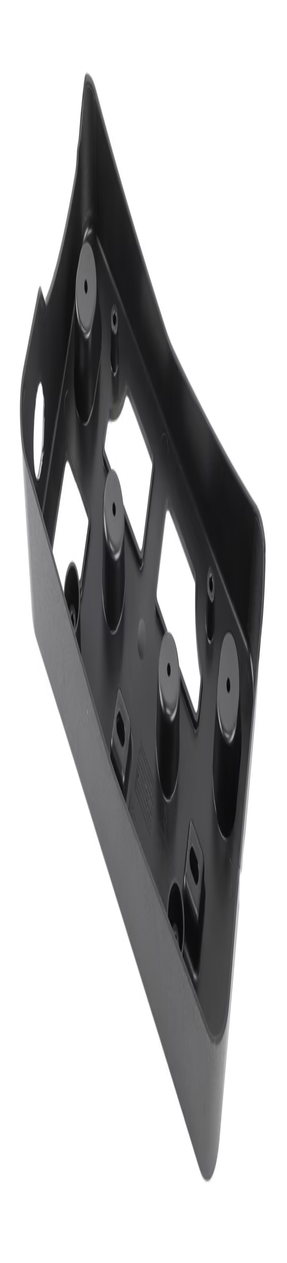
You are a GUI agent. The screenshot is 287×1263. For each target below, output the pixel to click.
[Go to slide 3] (6, 612)
